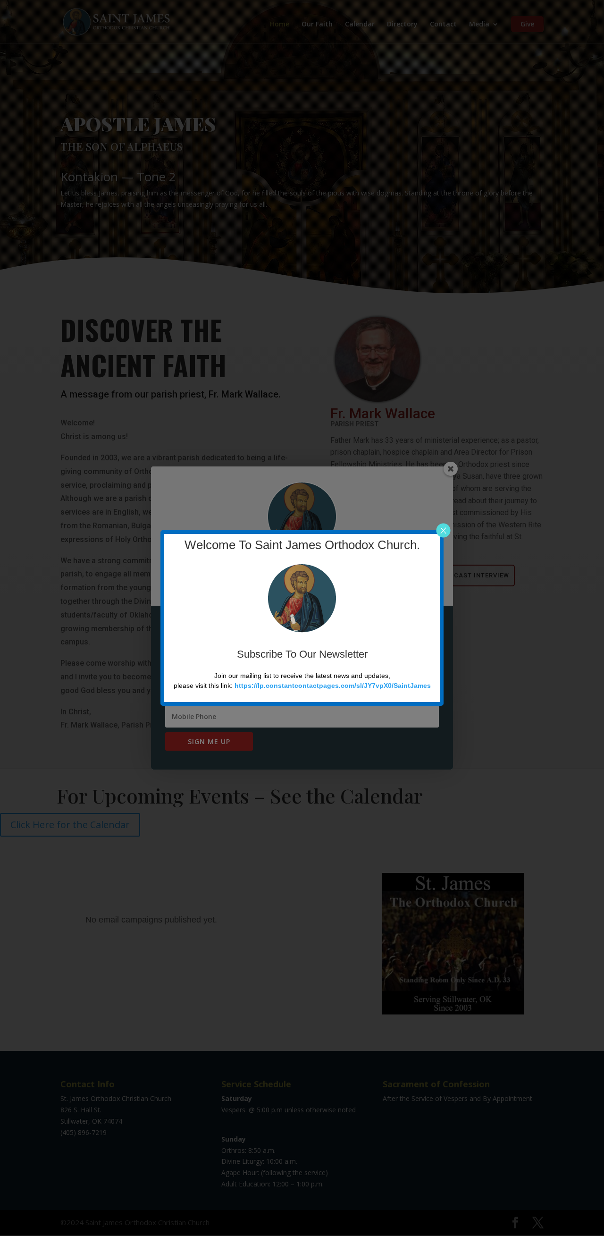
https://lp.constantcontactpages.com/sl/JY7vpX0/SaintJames (333, 685)
